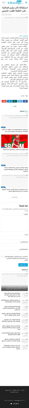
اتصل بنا (22, 390)
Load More (14, 197)
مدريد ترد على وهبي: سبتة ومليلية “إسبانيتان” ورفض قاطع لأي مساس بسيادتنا (11, 347)
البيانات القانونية (16, 390)
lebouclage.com (17, 400)
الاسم (26, 235)
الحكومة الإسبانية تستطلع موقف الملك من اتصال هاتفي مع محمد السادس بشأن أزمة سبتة (12, 295)
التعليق (25, 214)
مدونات (3, 127)
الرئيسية (22, 96)
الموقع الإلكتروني (23, 249)
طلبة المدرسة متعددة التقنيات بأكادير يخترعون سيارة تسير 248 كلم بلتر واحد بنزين (11, 328)
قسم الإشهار (8, 390)
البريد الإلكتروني (24, 242)
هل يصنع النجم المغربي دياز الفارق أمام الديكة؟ (15, 149)
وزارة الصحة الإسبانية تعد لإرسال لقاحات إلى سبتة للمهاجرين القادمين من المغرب (11, 308)
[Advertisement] (14, 369)
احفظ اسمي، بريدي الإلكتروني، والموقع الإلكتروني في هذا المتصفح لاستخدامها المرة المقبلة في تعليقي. (16, 258)
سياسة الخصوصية (14, 392)
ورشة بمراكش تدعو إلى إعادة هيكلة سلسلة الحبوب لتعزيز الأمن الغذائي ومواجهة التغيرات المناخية (16, 169)
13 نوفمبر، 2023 (24, 14)
